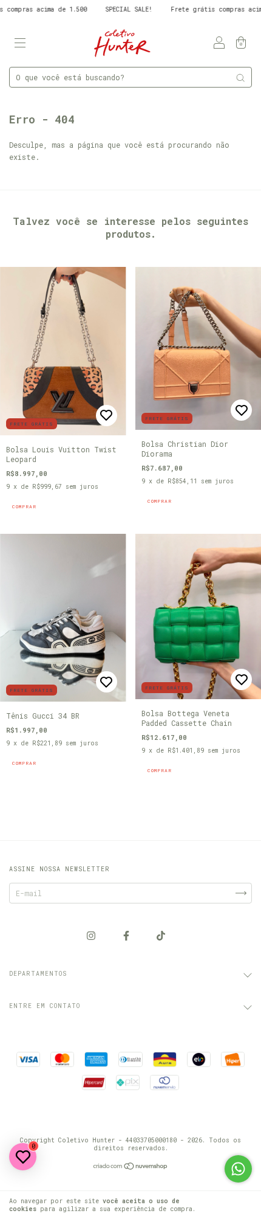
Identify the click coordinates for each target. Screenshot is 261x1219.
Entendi (233, 1205)
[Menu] (20, 42)
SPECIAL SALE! (106, 9)
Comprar (24, 506)
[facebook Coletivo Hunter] (128, 935)
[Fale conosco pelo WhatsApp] (238, 1169)
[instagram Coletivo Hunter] (93, 935)
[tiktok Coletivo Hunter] (161, 935)
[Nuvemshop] (131, 1167)
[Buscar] (240, 77)
